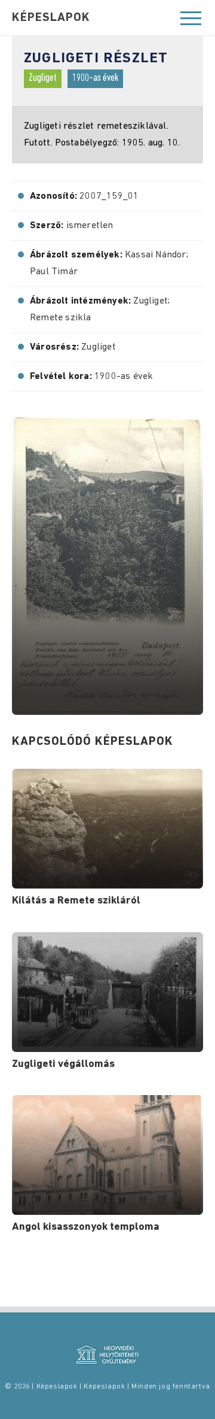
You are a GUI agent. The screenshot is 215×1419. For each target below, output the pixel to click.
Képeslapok (51, 18)
